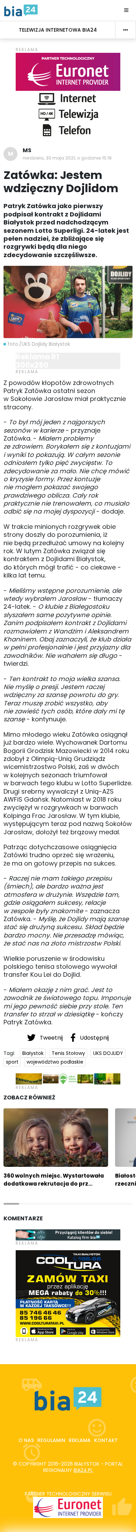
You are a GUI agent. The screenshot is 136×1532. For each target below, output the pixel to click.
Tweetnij (51, 1038)
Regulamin (51, 1440)
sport (12, 1061)
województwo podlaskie (55, 1061)
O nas (26, 1440)
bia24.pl (83, 1470)
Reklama (80, 1440)
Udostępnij (93, 1038)
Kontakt (106, 1440)
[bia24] (20, 10)
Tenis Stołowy (68, 1053)
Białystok (33, 1053)
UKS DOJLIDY (108, 1053)
